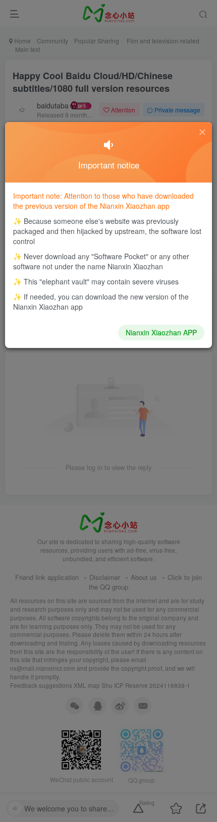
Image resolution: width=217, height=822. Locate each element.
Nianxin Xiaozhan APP (161, 332)
